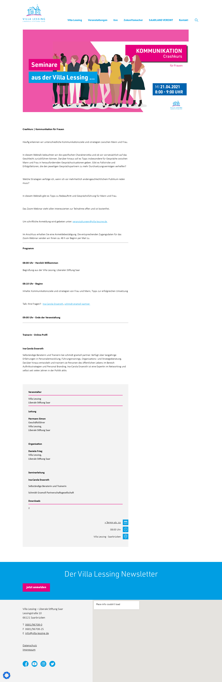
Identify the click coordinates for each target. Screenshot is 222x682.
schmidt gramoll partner (77, 303)
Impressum (29, 649)
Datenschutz (30, 645)
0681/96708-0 (33, 624)
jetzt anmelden (36, 587)
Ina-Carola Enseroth (53, 303)
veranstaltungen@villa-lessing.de (90, 221)
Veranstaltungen (97, 20)
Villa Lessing (75, 20)
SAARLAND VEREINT (161, 20)
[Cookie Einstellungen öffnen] (6, 675)
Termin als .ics (113, 522)
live (115, 20)
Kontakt (183, 20)
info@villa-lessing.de (37, 633)
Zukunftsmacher (133, 20)
